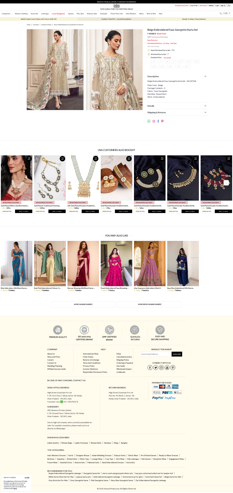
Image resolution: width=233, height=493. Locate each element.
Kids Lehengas (133, 459)
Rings (116, 443)
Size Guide (167, 57)
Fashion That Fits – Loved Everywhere (116, 19)
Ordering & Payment (124, 363)
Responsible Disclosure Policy (95, 372)
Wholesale (203, 5)
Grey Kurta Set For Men (58, 480)
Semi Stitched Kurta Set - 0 (162, 50)
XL (180, 61)
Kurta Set (34, 14)
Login (217, 5)
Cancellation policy (124, 357)
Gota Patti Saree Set (153, 477)
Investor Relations (90, 369)
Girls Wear (120, 459)
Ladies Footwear (81, 443)
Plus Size (80, 14)
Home (28, 24)
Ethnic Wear (133, 455)
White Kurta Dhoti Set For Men (61, 477)
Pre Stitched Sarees (148, 455)
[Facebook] (150, 367)
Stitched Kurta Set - (159, 54)
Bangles (124, 443)
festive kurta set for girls (133, 477)
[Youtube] (167, 367)
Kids (160, 14)
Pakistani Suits (93, 462)
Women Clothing (21, 14)
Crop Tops (109, 459)
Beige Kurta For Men (172, 477)
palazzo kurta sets (83, 477)
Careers (50, 360)
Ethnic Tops (84, 459)
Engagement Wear (176, 459)
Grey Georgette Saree (79, 480)
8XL (186, 67)
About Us (51, 354)
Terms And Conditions (91, 363)
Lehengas (45, 14)
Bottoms (50, 459)
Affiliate (211, 5)
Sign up (223, 5)
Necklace (107, 443)
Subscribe (177, 354)
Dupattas (61, 459)
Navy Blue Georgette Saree (122, 480)
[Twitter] (155, 367)
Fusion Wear (52, 462)
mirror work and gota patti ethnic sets (118, 473)
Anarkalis (103, 14)
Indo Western (131, 14)
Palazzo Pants (120, 455)
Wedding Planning (54, 366)
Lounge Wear (97, 459)
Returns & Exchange (91, 360)
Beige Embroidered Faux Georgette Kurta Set (68, 24)
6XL (170, 67)
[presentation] (7, 183)
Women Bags (66, 443)
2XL (188, 61)
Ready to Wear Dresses (168, 455)
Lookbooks (120, 372)
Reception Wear (159, 459)
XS (153, 61)
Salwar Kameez (46, 24)
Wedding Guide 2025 (181, 5)
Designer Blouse (82, 455)
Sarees (71, 14)
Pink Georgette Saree (99, 480)
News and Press (53, 357)
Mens (141, 14)
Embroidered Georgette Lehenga (106, 477)
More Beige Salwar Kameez (149, 304)
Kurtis (70, 455)
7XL (178, 67)
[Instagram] (161, 367)
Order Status (88, 357)
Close (27, 477)
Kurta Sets (130, 462)
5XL (162, 67)
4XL (154, 67)
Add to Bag (23, 211)
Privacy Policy (89, 366)
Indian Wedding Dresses (102, 455)
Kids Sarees (146, 459)
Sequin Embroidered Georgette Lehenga (65, 473)
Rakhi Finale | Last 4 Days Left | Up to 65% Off (39, 19)
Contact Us (51, 363)
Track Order (194, 5)
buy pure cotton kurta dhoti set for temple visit (154, 473)
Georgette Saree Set (91, 473)
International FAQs (90, 354)
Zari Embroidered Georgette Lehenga (151, 480)
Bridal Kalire (72, 459)
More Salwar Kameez (83, 304)
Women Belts (96, 443)
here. (15, 488)
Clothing (36, 24)
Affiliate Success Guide (56, 369)
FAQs (118, 354)
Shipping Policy (122, 360)
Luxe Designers (58, 14)
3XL (196, 61)
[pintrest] (172, 367)
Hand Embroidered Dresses (113, 462)
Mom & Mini (151, 14)
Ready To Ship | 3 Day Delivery (194, 19)
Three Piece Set (116, 14)
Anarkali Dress (66, 462)
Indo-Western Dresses (56, 455)
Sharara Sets (92, 14)
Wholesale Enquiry (124, 369)
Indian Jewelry (53, 443)
